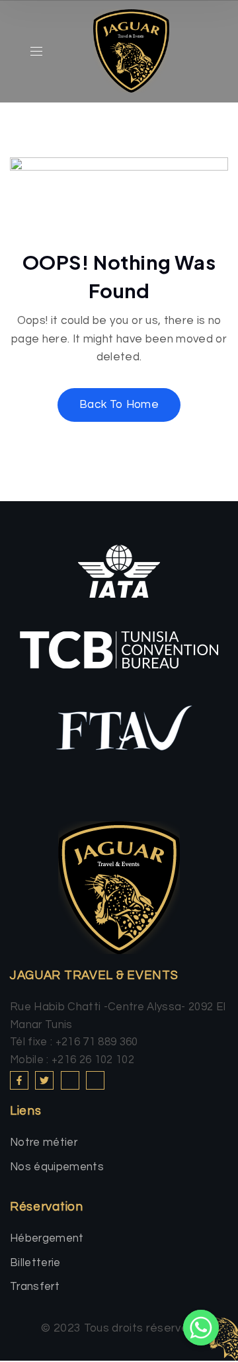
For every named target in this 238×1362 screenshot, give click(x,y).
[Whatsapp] (201, 1327)
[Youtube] (95, 1080)
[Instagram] (70, 1080)
